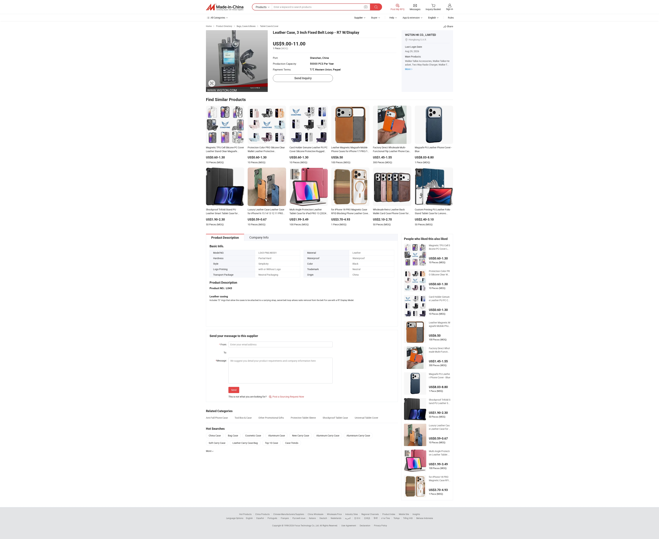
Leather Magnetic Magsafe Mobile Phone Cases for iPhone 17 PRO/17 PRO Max (439, 324)
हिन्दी (376, 518)
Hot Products (245, 514)
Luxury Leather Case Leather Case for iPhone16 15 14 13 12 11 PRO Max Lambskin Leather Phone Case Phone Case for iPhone (439, 427)
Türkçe (397, 518)
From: (223, 344)
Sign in (449, 9)
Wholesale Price (334, 514)
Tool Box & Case (243, 417)
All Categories (218, 17)
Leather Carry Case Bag (245, 443)
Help (391, 17)
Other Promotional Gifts (271, 417)
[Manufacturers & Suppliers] (224, 7)
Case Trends (291, 443)
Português (272, 518)
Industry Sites (351, 514)
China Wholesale (315, 514)
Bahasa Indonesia (424, 518)
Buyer (374, 17)
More (408, 69)
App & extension (411, 17)
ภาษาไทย (385, 518)
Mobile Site (404, 514)
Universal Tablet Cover (366, 417)
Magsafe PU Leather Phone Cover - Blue (439, 375)
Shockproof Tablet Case (335, 417)
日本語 (367, 518)
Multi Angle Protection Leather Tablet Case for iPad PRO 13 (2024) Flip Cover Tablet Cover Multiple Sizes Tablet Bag (439, 452)
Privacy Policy (380, 525)
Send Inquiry (303, 78)
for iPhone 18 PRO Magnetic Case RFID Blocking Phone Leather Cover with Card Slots (439, 478)
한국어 (357, 518)
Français (285, 518)
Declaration (365, 525)
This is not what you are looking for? (247, 396)
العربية (348, 518)
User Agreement (348, 525)
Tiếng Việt (408, 518)
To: (225, 352)
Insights (416, 514)
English (249, 518)
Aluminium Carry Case (358, 435)
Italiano (312, 518)
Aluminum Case (276, 435)
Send (233, 390)
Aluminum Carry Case (327, 435)
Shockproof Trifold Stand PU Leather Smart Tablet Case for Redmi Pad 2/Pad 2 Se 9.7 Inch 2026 (439, 401)
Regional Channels (370, 514)
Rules (451, 17)
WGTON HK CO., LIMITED (420, 35)
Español (260, 518)
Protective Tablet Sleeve (303, 417)
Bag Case (233, 435)
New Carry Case (300, 435)
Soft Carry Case (217, 443)
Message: (221, 360)
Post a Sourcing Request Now (286, 396)
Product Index (388, 514)
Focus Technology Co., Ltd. (307, 525)
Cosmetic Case (253, 435)
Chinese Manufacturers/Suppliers (288, 514)
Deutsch (323, 518)
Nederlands (336, 518)
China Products (262, 514)
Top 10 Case (271, 443)
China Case (215, 435)
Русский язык (298, 518)
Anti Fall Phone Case (217, 417)
